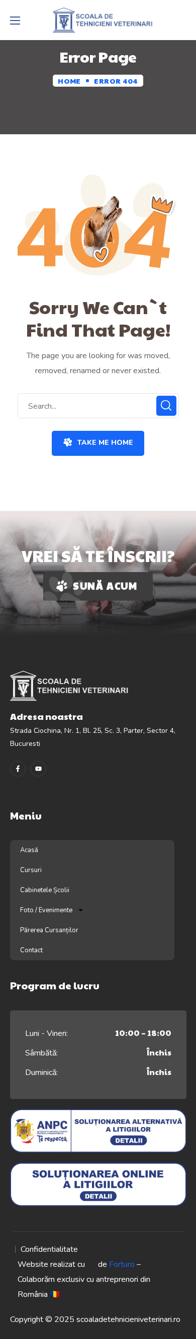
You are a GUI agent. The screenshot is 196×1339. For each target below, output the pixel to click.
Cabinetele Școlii (44, 890)
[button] (98, 443)
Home (69, 81)
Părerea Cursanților (49, 930)
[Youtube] (38, 768)
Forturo (122, 1264)
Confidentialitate (49, 1249)
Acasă (29, 850)
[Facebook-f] (18, 768)
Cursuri (31, 870)
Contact (31, 950)
